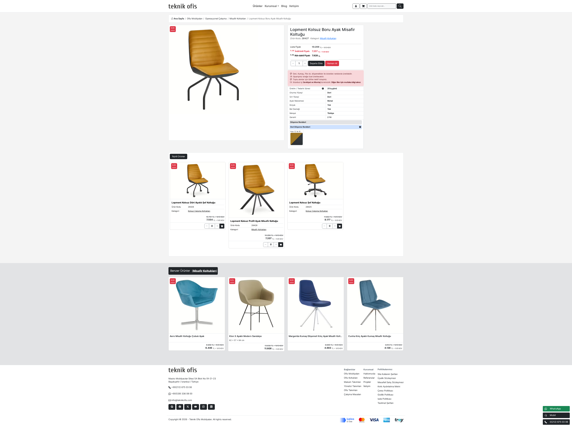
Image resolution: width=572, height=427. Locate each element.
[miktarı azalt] (293, 63)
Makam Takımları (352, 382)
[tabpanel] (286, 208)
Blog (284, 6)
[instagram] (203, 407)
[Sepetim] (363, 6)
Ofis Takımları (350, 390)
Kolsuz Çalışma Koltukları (199, 211)
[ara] (400, 6)
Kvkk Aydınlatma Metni (389, 386)
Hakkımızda (369, 373)
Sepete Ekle (316, 63)
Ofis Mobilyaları (194, 18)
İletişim (366, 386)
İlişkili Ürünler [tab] (178, 156)
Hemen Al (332, 63)
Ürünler (257, 6)
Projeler (367, 382)
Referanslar (369, 378)
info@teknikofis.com (181, 400)
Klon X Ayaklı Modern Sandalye (245, 336)
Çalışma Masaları (352, 394)
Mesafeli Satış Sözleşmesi (391, 382)
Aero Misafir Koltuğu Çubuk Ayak (187, 336)
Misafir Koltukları (238, 18)
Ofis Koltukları (351, 378)
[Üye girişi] (356, 6)
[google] (171, 407)
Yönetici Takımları (352, 386)
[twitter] (187, 407)
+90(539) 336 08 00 (181, 393)
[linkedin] (211, 407)
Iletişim (294, 6)
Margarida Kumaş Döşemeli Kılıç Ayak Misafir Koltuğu (316, 336)
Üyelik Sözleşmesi (387, 378)
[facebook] (179, 407)
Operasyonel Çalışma (216, 18)
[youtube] (195, 407)
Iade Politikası (384, 399)
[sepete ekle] (221, 226)
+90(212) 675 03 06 (181, 387)
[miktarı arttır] (305, 63)
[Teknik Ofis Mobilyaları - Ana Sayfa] (182, 6)
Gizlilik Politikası (385, 394)
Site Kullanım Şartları (388, 374)
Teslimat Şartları (385, 403)
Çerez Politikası (385, 390)
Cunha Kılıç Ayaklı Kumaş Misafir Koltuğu (369, 336)
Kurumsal (271, 6)
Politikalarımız (385, 369)
